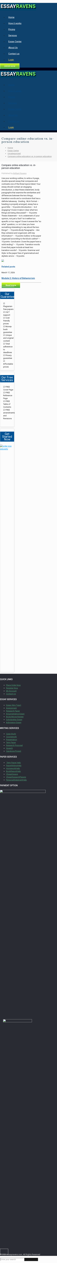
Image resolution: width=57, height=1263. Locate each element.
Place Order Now (13, 685)
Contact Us (11, 694)
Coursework (11, 737)
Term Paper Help (13, 762)
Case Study (11, 734)
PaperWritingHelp (13, 765)
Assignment (11, 708)
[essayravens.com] (18, 9)
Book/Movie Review (15, 717)
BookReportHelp (13, 771)
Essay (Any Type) (13, 705)
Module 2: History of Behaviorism (18, 278)
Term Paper (11, 742)
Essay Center (13, 150)
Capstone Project (13, 751)
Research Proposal (14, 745)
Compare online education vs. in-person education (30, 156)
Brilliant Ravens (19, 173)
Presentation (11, 739)
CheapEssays (12, 774)
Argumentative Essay (15, 714)
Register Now (12, 688)
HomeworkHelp (13, 768)
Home (10, 148)
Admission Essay (13, 722)
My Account (11, 691)
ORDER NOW (9, 66)
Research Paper (13, 711)
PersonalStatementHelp (16, 780)
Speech (9, 748)
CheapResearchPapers (16, 777)
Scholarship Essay (14, 719)
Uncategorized (14, 153)
